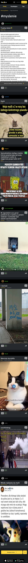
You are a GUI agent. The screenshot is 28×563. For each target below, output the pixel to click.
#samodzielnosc (12, 161)
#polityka (2, 161)
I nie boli (4, 286)
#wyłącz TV (22, 161)
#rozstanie (9, 30)
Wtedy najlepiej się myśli (10, 483)
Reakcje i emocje (4, 484)
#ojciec (2, 30)
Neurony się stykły (8, 358)
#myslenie (14, 30)
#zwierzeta (13, 102)
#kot (10, 102)
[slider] (7, 269)
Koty (1, 360)
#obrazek (7, 429)
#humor (7, 102)
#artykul (5, 30)
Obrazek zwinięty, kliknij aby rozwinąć (13, 83)
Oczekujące (14, 6)
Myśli (3, 101)
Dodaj (4, 6)
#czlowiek (14, 220)
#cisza (10, 484)
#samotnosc (18, 30)
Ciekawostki (3, 29)
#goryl (21, 220)
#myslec (15, 429)
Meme (2, 160)
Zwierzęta (2, 220)
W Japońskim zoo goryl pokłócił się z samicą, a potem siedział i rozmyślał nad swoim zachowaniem (12, 216)
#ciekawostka (18, 102)
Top (23, 6)
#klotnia (18, 220)
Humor (2, 102)
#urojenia (17, 161)
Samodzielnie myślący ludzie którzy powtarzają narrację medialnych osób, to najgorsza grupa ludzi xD (12, 156)
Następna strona (11, 552)
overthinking (5, 428)
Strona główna (4, 10)
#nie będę (19, 429)
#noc (17, 484)
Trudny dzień (6, 28)
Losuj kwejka (25, 552)
